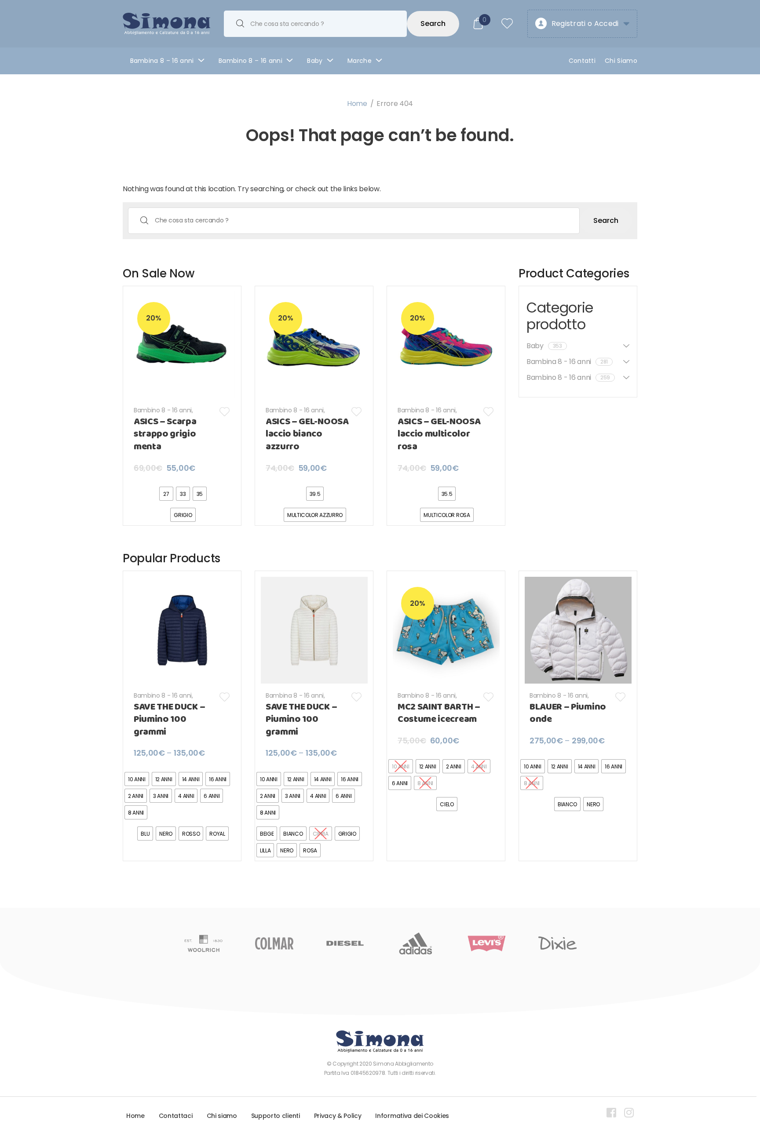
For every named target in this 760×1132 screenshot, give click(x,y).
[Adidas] (416, 943)
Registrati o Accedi (585, 23)
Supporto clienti (275, 1115)
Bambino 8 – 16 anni (250, 60)
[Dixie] (557, 943)
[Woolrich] (203, 943)
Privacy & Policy (338, 1115)
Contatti (582, 60)
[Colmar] (274, 943)
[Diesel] (345, 943)
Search (433, 23)
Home (357, 103)
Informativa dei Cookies (412, 1115)
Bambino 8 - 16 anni (163, 410)
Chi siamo (222, 1115)
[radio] (166, 493)
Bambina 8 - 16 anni (427, 410)
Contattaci (176, 1115)
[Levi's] (486, 943)
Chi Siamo (621, 60)
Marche (359, 60)
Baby (314, 60)
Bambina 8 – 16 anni (162, 60)
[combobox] (315, 24)
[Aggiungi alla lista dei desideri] (224, 412)
